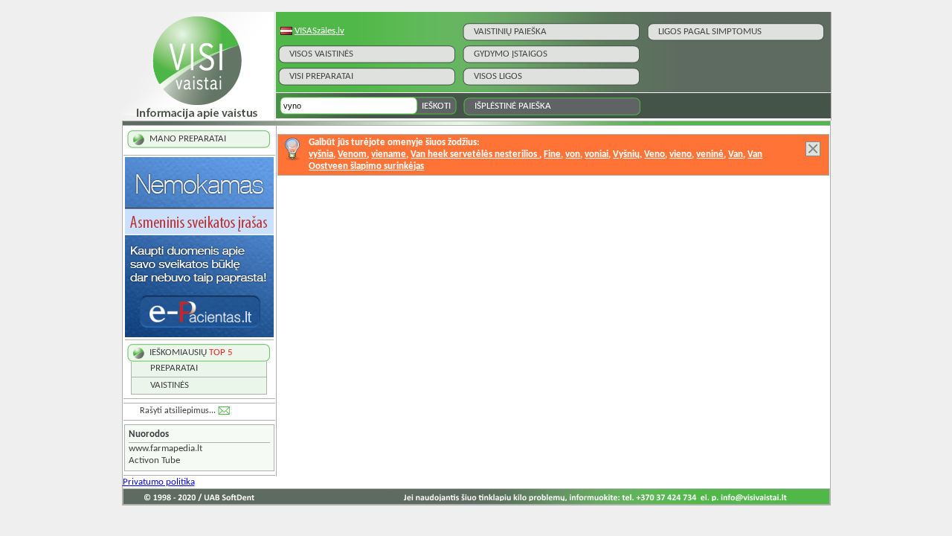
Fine (552, 154)
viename (388, 154)
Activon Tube (154, 460)
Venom (352, 154)
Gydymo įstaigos (510, 54)
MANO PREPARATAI (187, 139)
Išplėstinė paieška (513, 106)
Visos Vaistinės (321, 54)
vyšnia (321, 154)
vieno (680, 154)
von (572, 154)
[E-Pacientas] (199, 334)
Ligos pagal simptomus (710, 31)
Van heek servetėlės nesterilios (475, 154)
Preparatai (174, 368)
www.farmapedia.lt (165, 448)
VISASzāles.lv (319, 31)
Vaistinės (169, 385)
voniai (596, 154)
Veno (654, 154)
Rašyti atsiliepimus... (178, 410)
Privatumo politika (159, 482)
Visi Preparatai (321, 76)
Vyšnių (626, 154)
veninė (710, 154)
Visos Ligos (498, 76)
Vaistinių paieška (510, 31)
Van (735, 154)
